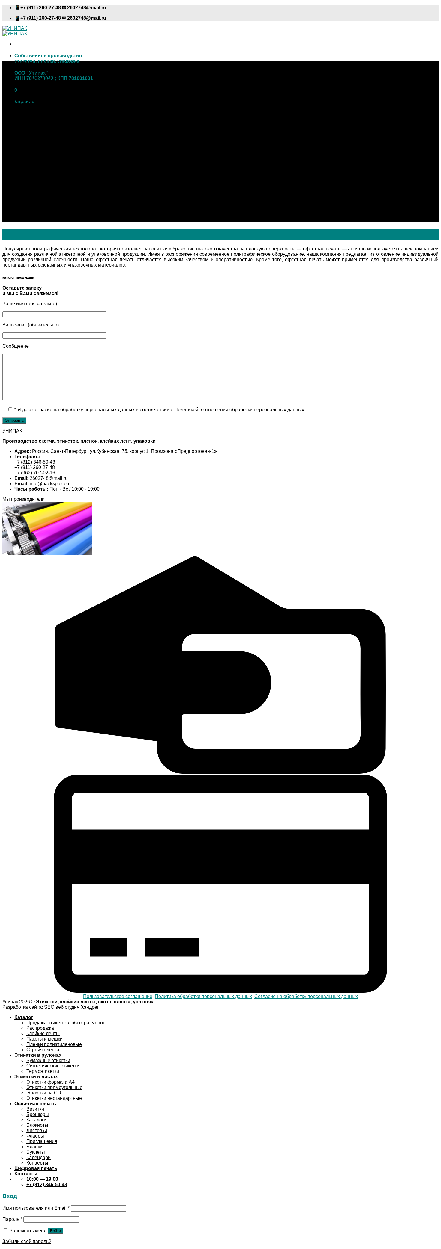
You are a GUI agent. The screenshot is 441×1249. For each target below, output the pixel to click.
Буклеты (35, 197)
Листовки (36, 176)
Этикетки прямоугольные (54, 133)
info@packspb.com (50, 483)
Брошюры (37, 160)
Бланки (34, 192)
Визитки (35, 154)
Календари (38, 203)
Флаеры (35, 181)
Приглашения (41, 187)
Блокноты (37, 170)
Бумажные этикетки (48, 106)
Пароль (12, 1219)
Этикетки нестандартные (54, 143)
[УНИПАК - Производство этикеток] (14, 31)
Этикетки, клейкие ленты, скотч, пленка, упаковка (95, 1001)
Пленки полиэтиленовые (54, 90)
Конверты (37, 208)
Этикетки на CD (43, 138)
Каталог (23, 63)
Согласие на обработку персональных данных (306, 996)
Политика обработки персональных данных (203, 996)
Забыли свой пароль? (26, 1241)
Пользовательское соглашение (117, 996)
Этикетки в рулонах (38, 100)
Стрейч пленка (42, 95)
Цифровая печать (35, 214)
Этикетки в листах (36, 122)
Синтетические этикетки (53, 111)
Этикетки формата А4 (50, 127)
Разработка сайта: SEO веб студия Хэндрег (50, 1007)
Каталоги (36, 165)
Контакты (26, 219)
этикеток (67, 441)
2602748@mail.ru (49, 478)
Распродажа (40, 73)
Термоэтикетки (42, 117)
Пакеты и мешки (44, 84)
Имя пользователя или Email (36, 1208)
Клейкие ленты (43, 79)
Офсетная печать (35, 149)
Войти (55, 1231)
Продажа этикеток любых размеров (66, 68)
